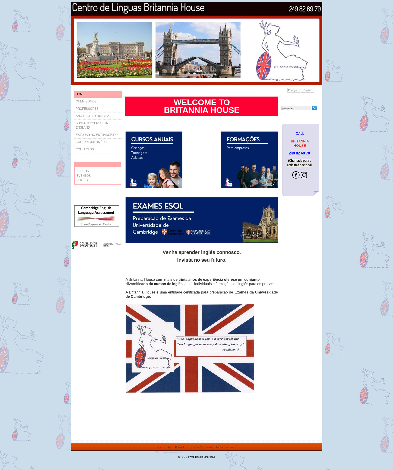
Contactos (180, 447)
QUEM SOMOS (86, 101)
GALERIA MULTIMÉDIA (92, 142)
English (307, 90)
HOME (80, 94)
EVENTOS (83, 175)
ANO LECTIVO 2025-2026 (93, 116)
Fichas (168, 447)
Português (294, 90)
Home (159, 447)
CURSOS (82, 171)
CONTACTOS (85, 149)
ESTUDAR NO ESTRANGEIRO (97, 135)
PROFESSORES (87, 108)
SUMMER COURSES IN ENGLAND (92, 125)
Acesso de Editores (226, 447)
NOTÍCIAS (83, 180)
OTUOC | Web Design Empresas (196, 456)
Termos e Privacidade (201, 447)
